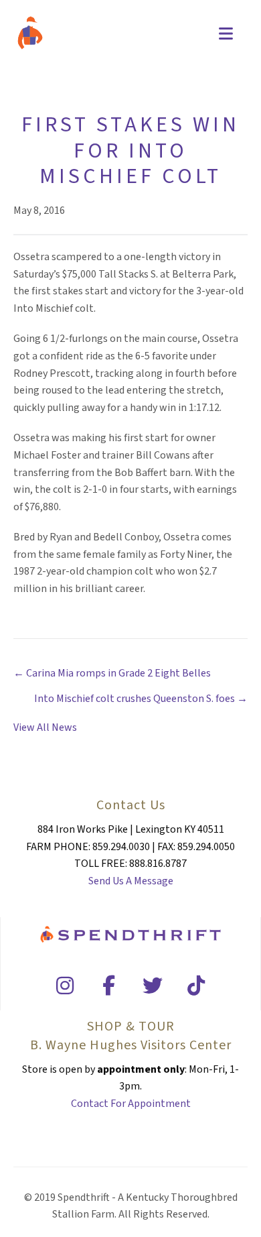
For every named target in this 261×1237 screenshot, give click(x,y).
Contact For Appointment (131, 1103)
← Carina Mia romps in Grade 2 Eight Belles (112, 673)
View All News (45, 727)
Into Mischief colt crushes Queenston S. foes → (141, 698)
